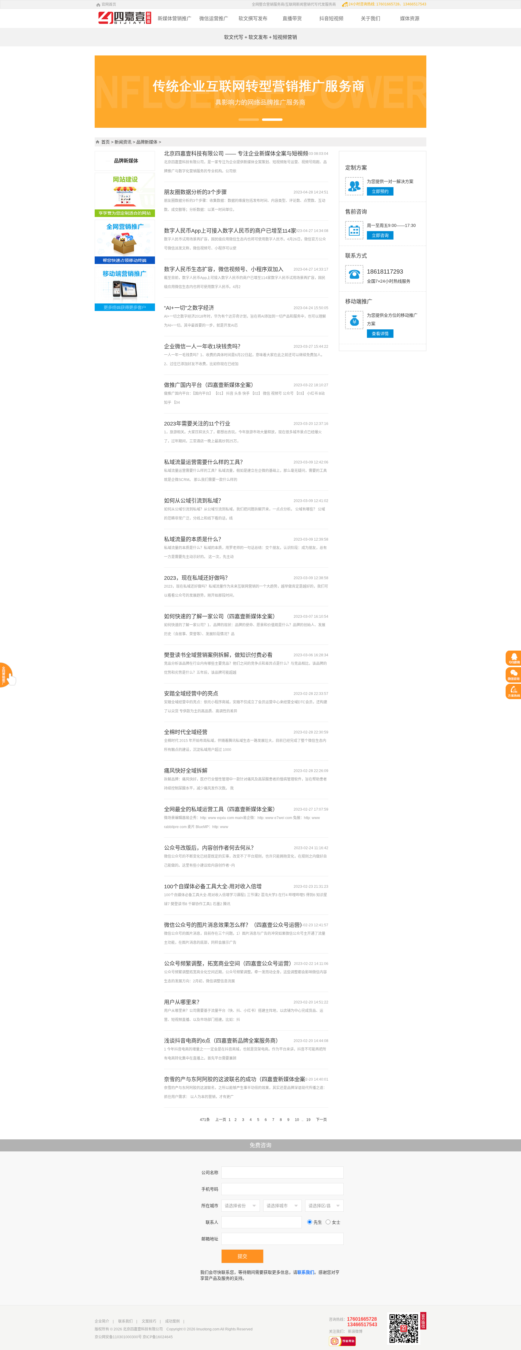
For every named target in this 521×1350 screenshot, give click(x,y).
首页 (105, 142)
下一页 (321, 1120)
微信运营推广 (213, 18)
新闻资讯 (123, 142)
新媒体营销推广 (174, 18)
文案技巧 (149, 1321)
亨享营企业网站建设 (114, 12)
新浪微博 (355, 1332)
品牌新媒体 (146, 142)
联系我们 (125, 1321)
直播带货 (292, 18)
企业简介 (102, 1321)
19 (308, 1120)
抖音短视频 (331, 18)
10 (297, 1120)
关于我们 (370, 18)
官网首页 (109, 4)
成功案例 (172, 1321)
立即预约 (380, 191)
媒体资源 (409, 18)
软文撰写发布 (252, 18)
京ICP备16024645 (158, 1337)
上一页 (220, 1120)
